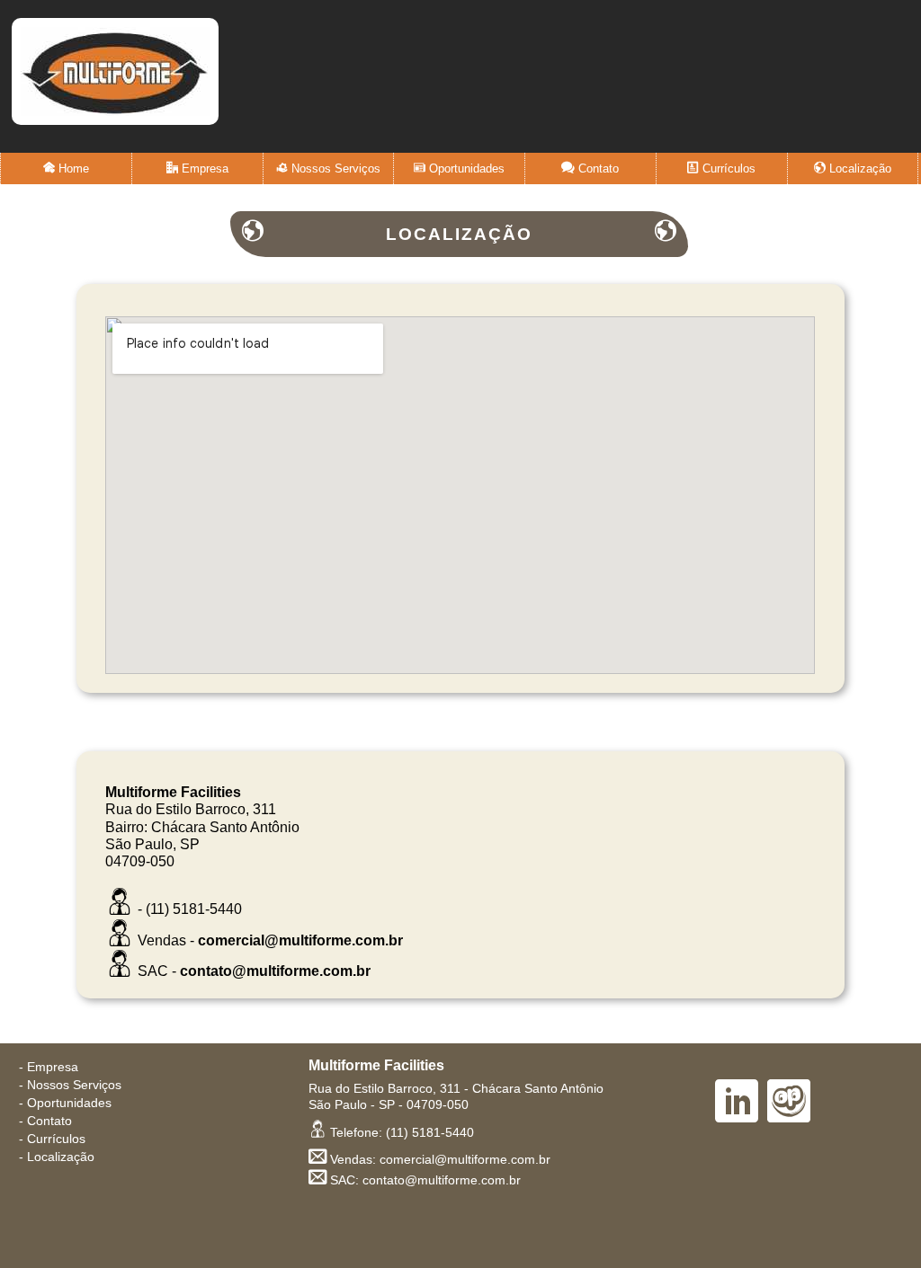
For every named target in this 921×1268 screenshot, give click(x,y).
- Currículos (52, 1139)
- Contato (45, 1121)
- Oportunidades (65, 1103)
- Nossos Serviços (70, 1085)
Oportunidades (465, 168)
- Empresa (48, 1067)
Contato (597, 168)
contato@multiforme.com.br (275, 971)
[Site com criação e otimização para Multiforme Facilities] (788, 1105)
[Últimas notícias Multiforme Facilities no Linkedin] (736, 1105)
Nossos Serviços (334, 168)
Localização (858, 168)
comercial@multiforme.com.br (300, 940)
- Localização (56, 1157)
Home (72, 168)
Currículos (727, 168)
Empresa (203, 168)
